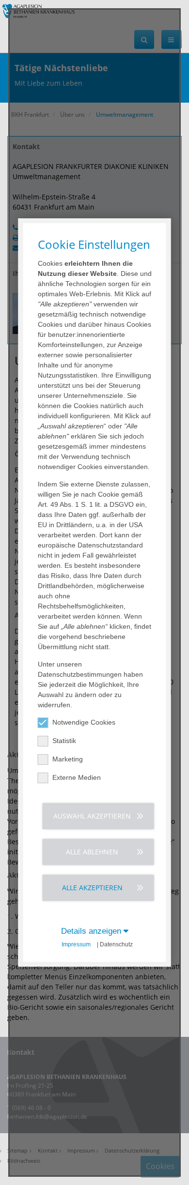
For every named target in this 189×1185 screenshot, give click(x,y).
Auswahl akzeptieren (92, 815)
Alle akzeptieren (92, 887)
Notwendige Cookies (83, 722)
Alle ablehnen (92, 851)
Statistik (64, 740)
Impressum (76, 944)
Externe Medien (76, 777)
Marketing (67, 759)
